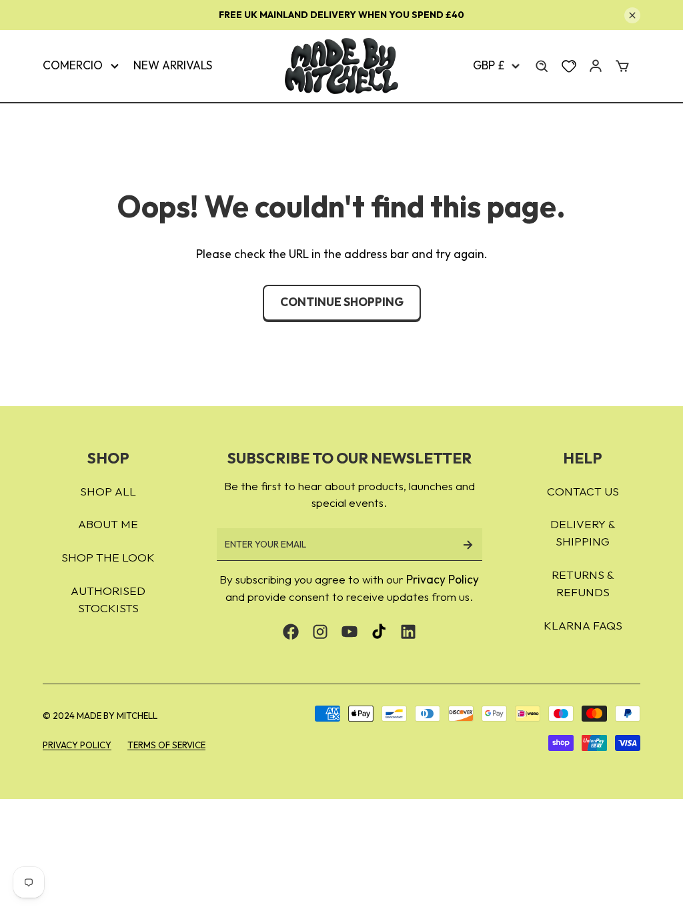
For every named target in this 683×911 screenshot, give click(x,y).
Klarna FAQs (583, 625)
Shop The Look (108, 557)
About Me (108, 524)
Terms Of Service (166, 745)
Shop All (108, 491)
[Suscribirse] (468, 544)
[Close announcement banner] (632, 15)
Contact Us (583, 491)
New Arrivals (172, 65)
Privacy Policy (442, 579)
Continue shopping (342, 302)
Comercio (73, 65)
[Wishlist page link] (569, 66)
